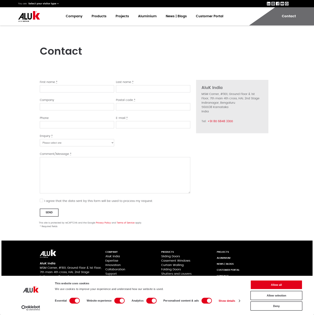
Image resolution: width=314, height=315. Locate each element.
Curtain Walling (172, 265)
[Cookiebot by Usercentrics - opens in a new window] (31, 308)
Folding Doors (171, 269)
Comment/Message (55, 154)
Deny (276, 306)
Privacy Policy (103, 223)
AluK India (112, 256)
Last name (125, 82)
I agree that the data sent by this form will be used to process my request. (98, 201)
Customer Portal (209, 16)
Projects (122, 16)
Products (99, 16)
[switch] (119, 301)
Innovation (113, 265)
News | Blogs (176, 16)
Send (49, 212)
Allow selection (276, 295)
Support (111, 273)
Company (74, 16)
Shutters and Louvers (176, 273)
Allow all (276, 284)
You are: (22, 4)
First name (48, 82)
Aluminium (147, 16)
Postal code (125, 100)
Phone (44, 118)
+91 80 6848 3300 (220, 121)
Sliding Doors (170, 256)
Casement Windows (175, 260)
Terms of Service (125, 223)
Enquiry (46, 136)
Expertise (111, 260)
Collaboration (115, 269)
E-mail (122, 118)
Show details (227, 300)
